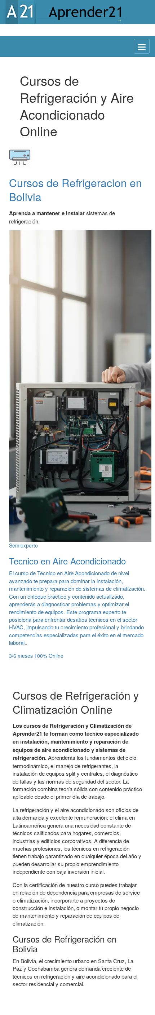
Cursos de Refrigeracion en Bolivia (75, 189)
